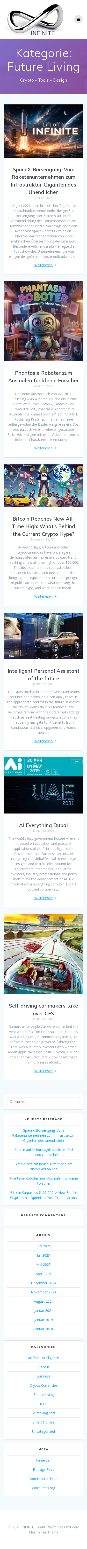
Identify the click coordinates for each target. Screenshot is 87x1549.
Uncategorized (43, 1431)
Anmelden (43, 1460)
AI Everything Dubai (43, 825)
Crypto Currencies (44, 1385)
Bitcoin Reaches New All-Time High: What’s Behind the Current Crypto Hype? (43, 526)
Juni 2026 (43, 1246)
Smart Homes (43, 1422)
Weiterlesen (43, 265)
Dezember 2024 (43, 1283)
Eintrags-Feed (43, 1469)
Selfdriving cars (43, 1413)
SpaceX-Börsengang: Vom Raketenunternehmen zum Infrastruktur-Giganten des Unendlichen (43, 1135)
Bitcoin (43, 1367)
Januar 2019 (43, 1319)
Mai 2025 (43, 1264)
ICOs (43, 1403)
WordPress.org (43, 1488)
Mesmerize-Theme (43, 1532)
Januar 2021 (43, 1310)
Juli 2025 (43, 1255)
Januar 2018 (43, 1329)
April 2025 (43, 1273)
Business (43, 1376)
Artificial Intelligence (43, 1357)
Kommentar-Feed (44, 1478)
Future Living (44, 1394)
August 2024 (43, 1301)
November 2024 (43, 1292)
